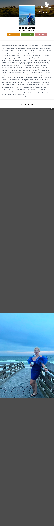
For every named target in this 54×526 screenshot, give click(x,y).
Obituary (3, 38)
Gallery (26, 38)
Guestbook (51, 38)
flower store (35, 96)
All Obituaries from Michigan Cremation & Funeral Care (45, 12)
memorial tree (17, 96)
